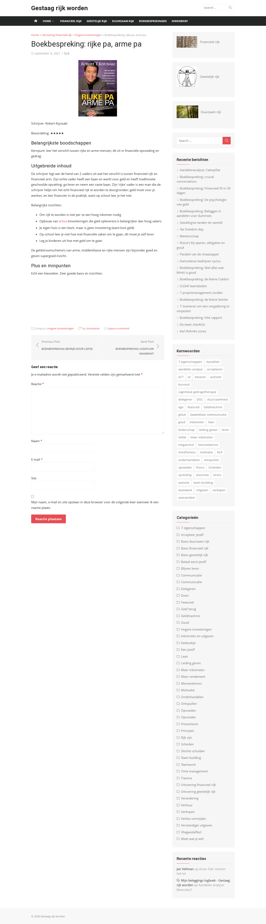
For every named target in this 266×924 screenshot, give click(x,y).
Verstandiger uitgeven (196, 825)
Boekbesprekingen (153, 21)
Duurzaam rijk (123, 21)
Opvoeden (188, 710)
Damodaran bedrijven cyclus (200, 261)
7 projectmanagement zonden (201, 293)
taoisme (183, 483)
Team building (191, 758)
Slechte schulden (193, 751)
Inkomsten (197, 422)
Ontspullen (189, 703)
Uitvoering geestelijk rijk (198, 791)
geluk (182, 415)
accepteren (215, 369)
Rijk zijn (186, 737)
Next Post (135, 347)
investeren (93, 328)
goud (181, 422)
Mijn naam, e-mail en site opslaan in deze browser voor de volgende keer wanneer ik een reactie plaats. (95, 505)
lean (211, 422)
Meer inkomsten (192, 670)
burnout (184, 384)
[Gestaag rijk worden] (35, 21)
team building (203, 483)
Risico (200, 467)
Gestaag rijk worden (59, 8)
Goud (185, 622)
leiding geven (208, 430)
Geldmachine (213, 407)
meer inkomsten (201, 437)
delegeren (185, 399)
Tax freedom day (191, 229)
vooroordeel (186, 498)
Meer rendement (193, 676)
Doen (185, 595)
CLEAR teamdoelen (193, 286)
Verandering (189, 798)
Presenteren (189, 724)
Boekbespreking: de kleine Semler (204, 299)
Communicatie (191, 575)
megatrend (186, 445)
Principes (187, 731)
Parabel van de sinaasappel (199, 254)
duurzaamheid (217, 399)
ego (180, 407)
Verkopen (188, 812)
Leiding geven (191, 663)
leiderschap (186, 430)
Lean (184, 656)
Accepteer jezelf (192, 535)
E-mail (37, 459)
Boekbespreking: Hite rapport (201, 317)
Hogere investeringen (88, 35)
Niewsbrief (180, 21)
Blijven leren (190, 568)
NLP (219, 452)
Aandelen (213, 362)
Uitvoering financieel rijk (57, 35)
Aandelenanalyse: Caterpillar (200, 170)
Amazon (200, 377)
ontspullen (211, 460)
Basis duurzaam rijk (195, 541)
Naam (36, 441)
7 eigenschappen (190, 362)
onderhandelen (189, 460)
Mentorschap (189, 236)
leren (225, 430)
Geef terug (188, 609)
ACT (181, 377)
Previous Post (67, 345)
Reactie (37, 384)
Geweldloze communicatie (208, 415)
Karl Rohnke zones (193, 331)
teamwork (185, 490)
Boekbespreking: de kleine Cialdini (204, 279)
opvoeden (185, 467)
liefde (182, 437)
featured (193, 407)
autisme (215, 377)
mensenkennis (208, 445)
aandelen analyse (190, 369)
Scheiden (214, 467)
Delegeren (188, 589)
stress (217, 475)
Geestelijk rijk (97, 21)
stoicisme (202, 475)
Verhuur (187, 805)
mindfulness (187, 452)
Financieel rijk (71, 21)
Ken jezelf (188, 649)
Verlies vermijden (193, 818)
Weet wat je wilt (192, 839)
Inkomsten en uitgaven (197, 636)
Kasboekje (188, 643)
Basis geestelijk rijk (194, 555)
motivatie (206, 452)
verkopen (219, 490)
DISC (200, 399)
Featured (187, 602)
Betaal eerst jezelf (193, 562)
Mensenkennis (191, 683)
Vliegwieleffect (191, 832)
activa (63, 221)
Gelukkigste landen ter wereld (201, 222)
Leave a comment (118, 328)
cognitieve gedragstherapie (197, 392)
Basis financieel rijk (194, 548)
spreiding (185, 475)
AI (189, 377)
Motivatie (188, 690)
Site (33, 478)
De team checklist (192, 324)
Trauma (186, 778)
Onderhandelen (192, 697)
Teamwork (188, 764)
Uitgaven (202, 490)
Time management (194, 771)
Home (47, 21)
